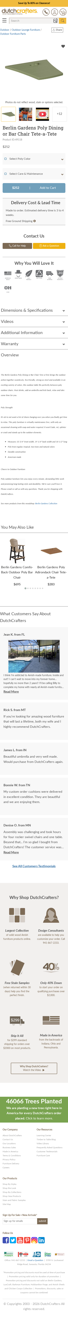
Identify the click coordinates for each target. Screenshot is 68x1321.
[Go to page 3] (30, 588)
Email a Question (35, 1260)
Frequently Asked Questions (49, 1147)
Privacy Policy (9, 1160)
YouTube (20, 1240)
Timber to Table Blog (46, 1139)
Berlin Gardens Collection (46, 503)
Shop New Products (12, 1196)
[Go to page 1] (25, 588)
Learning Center (44, 1135)
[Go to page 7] (40, 588)
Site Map (7, 1204)
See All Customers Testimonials (34, 866)
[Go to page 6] (37, 588)
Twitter (13, 1240)
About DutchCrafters (12, 1135)
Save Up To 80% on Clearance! (34, 3)
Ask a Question (50, 246)
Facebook (6, 1240)
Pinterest (27, 1240)
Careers (6, 1168)
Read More (11, 691)
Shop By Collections (12, 1192)
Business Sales (9, 1147)
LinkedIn (41, 1240)
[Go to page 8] (42, 588)
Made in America (10, 1151)
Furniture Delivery (11, 1164)
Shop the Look (9, 1188)
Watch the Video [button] (34, 1068)
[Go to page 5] (35, 588)
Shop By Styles (9, 1184)
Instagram (34, 1240)
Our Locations (9, 1143)
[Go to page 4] (32, 588)
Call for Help (19, 246)
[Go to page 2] (28, 588)
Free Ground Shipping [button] (19, 221)
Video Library (43, 1143)
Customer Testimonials (47, 1151)
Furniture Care (43, 1156)
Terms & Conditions (12, 1156)
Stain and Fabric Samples (14, 1200)
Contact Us (8, 1139)
